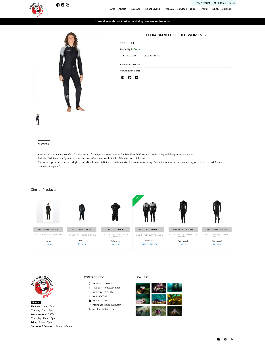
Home (111, 9)
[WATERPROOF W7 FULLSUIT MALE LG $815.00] (217, 197)
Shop (215, 9)
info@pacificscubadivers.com (106, 304)
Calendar (227, 9)
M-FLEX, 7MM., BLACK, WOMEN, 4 (48, 236)
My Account (203, 3)
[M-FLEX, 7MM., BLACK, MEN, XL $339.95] (82, 197)
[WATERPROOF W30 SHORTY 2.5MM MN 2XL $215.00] (115, 197)
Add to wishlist (153, 55)
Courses (136, 9)
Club (193, 9)
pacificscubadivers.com (103, 309)
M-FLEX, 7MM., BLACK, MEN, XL (82, 235)
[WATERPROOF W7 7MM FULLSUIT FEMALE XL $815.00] (183, 197)
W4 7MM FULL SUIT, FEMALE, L (149, 235)
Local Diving (153, 9)
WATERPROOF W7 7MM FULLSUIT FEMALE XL (183, 236)
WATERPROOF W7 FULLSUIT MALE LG (217, 236)
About (122, 9)
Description (44, 144)
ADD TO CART (131, 55)
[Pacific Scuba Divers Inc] (36, 10)
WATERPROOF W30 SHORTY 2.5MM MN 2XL (116, 236)
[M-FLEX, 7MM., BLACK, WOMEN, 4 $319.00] (48, 197)
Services (182, 9)
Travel (204, 9)
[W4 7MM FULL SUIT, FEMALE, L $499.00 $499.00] (149, 197)
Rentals (169, 9)
